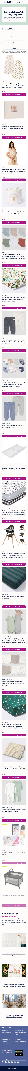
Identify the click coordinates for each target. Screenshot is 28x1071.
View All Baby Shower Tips (9, 916)
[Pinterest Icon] (12, 1062)
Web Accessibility (19, 1037)
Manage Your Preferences (20, 1032)
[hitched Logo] (3, 1052)
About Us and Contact (6, 1032)
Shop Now (14, 42)
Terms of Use (4, 1043)
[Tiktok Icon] (6, 1062)
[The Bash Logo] (10, 1050)
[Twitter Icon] (18, 1062)
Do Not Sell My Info (19, 1030)
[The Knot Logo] (4, 1050)
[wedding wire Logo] (9, 1052)
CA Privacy (17, 1034)
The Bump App (5, 1030)
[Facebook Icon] (2, 1062)
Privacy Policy (5, 1041)
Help (3, 1034)
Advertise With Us (6, 1039)
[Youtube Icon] (15, 1062)
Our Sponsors (18, 1039)
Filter (14, 48)
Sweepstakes (5, 1037)
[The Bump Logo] (8, 2)
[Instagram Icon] (9, 1062)
